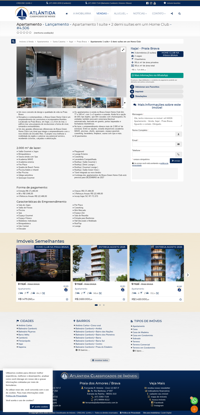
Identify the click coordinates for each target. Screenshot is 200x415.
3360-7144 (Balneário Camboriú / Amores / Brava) (110, 3)
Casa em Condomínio (143, 335)
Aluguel (120, 13)
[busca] (179, 13)
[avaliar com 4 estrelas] (27, 32)
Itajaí (135, 48)
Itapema (22, 347)
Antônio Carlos (25, 325)
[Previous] (12, 275)
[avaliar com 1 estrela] (18, 32)
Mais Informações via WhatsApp (151, 75)
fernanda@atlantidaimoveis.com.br (102, 402)
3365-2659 (60, 3)
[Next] (187, 275)
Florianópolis (24, 341)
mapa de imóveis (159, 397)
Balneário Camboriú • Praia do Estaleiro (94, 347)
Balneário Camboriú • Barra (88, 338)
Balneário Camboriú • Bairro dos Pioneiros (95, 334)
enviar (177, 161)
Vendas (101, 13)
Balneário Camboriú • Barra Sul (90, 341)
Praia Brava (150, 48)
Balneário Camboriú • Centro (89, 344)
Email (134, 140)
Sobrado (137, 338)
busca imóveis (158, 399)
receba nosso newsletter (158, 388)
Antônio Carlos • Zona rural (88, 325)
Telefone (136, 150)
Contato (158, 13)
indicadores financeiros (159, 391)
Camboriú (23, 338)
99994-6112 (102, 399)
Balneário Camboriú (27, 328)
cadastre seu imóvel (158, 394)
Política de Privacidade (131, 413)
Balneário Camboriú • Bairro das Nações (94, 331)
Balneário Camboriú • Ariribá (89, 328)
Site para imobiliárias (151, 413)
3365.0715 (53, 397)
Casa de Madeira (141, 332)
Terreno (136, 341)
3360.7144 (102, 397)
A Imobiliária (82, 13)
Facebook (158, 402)
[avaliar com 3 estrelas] (24, 32)
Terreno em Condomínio (144, 347)
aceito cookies (41, 406)
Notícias (139, 13)
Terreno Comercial (141, 344)
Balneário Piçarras (26, 331)
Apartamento (29, 24)
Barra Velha (23, 334)
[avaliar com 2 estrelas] (21, 32)
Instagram (159, 405)
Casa (135, 329)
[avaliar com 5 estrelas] (30, 32)
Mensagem (137, 114)
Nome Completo (139, 130)
